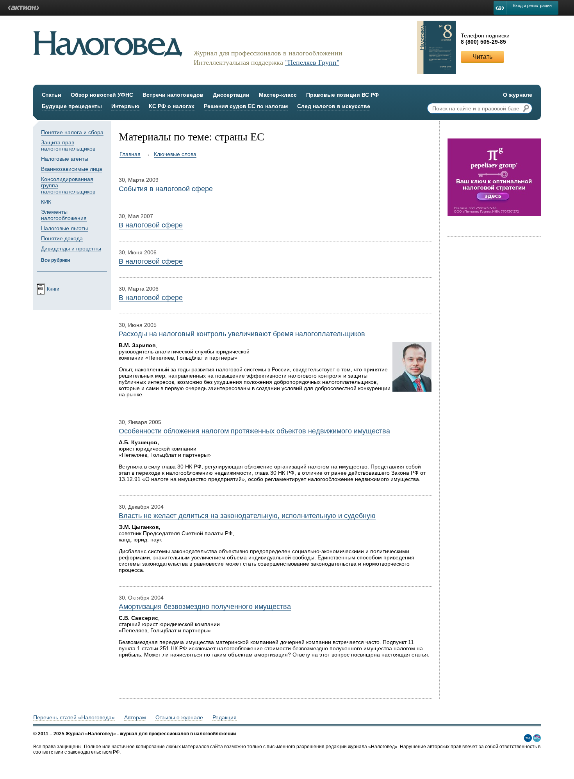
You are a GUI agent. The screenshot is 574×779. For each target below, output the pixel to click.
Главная (130, 154)
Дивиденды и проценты (71, 248)
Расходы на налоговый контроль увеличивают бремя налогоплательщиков (242, 334)
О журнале (517, 95)
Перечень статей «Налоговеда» (74, 717)
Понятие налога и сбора (72, 132)
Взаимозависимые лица (71, 169)
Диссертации (231, 95)
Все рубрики (55, 260)
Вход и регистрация (532, 5)
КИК (46, 202)
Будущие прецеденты (72, 106)
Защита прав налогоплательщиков (68, 145)
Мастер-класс (278, 95)
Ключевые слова (175, 154)
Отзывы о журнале (179, 717)
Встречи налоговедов (173, 95)
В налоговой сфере (151, 225)
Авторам (135, 717)
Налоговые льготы (64, 228)
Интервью (125, 106)
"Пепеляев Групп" (312, 62)
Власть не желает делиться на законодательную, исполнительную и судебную (247, 516)
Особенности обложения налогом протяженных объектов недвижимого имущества (254, 431)
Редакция (224, 717)
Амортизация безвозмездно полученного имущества (205, 606)
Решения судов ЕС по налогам (246, 106)
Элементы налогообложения (64, 215)
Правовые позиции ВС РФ (342, 95)
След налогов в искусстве (333, 106)
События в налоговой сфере (166, 189)
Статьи (51, 95)
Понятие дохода (62, 238)
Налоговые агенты (64, 159)
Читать (482, 56)
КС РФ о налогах (171, 106)
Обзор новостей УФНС (102, 95)
